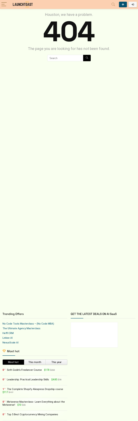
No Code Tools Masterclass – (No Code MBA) (28, 323)
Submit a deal (123, 4)
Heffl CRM (8, 333)
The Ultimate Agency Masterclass (21, 328)
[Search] (113, 4)
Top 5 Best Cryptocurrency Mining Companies (32, 414)
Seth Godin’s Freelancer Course (24, 369)
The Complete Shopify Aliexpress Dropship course (35, 389)
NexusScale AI (11, 342)
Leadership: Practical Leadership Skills (28, 379)
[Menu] (4, 4)
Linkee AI (8, 337)
